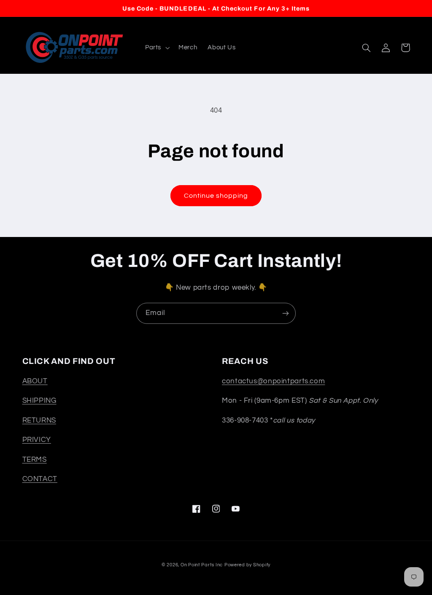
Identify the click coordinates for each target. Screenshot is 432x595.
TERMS (34, 459)
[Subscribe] (285, 313)
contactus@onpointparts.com (273, 381)
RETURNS (39, 420)
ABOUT (35, 381)
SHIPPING (39, 400)
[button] (156, 47)
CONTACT (39, 479)
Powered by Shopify (247, 565)
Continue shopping (216, 195)
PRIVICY (36, 440)
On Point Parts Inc (202, 565)
